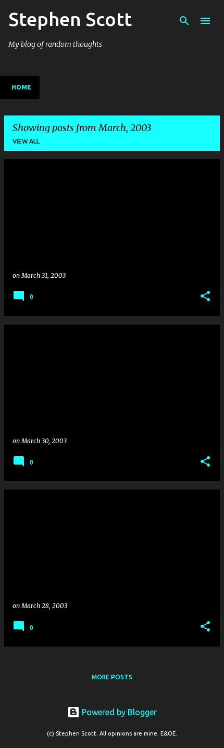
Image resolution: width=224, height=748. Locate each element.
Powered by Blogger (118, 712)
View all (26, 141)
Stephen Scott (70, 19)
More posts (112, 677)
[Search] (184, 20)
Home (21, 87)
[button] (205, 297)
